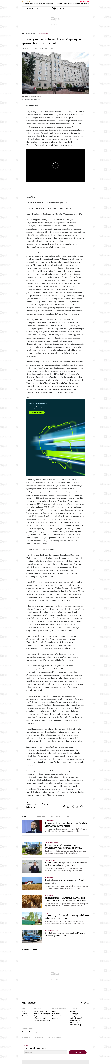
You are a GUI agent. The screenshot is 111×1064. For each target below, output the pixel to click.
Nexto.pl (73, 1016)
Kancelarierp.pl (75, 1020)
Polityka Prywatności (41, 1011)
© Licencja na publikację (35, 803)
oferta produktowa (55, 1037)
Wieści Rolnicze (75, 1022)
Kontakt (24, 1014)
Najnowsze (55, 816)
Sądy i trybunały (43, 33)
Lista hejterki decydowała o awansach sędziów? (46, 202)
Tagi (68, 816)
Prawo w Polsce (49, 820)
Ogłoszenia (56, 1014)
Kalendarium (39, 1037)
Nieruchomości (49, 895)
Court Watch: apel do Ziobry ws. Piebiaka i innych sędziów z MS (54, 213)
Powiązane (26, 816)
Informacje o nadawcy (41, 1018)
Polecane (41, 816)
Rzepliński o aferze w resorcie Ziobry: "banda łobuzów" (50, 208)
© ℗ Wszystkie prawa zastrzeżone (38, 805)
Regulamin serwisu (40, 1016)
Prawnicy (33, 33)
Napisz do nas (26, 1016)
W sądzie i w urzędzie (51, 913)
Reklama (55, 1011)
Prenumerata (57, 1016)
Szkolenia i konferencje (30, 1032)
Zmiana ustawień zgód (42, 1014)
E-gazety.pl (74, 1014)
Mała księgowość (76, 1018)
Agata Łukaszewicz (33, 105)
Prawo (61, 9)
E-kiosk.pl (73, 1011)
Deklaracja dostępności (42, 1020)
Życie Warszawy (75, 1025)
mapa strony (26, 1037)
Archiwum (55, 1018)
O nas (24, 1011)
